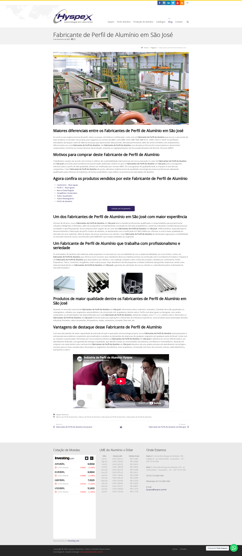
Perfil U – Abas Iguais (66, 187)
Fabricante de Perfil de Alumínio (114, 417)
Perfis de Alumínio (64, 201)
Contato (183, 549)
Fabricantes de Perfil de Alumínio (139, 417)
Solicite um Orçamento (121, 208)
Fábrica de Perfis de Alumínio (90, 417)
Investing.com (73, 541)
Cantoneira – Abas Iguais (67, 185)
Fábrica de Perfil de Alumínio (67, 417)
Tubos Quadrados (64, 196)
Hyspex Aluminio (62, 414)
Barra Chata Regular (65, 190)
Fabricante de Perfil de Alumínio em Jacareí (74, 427)
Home (175, 549)
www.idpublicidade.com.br (92, 552)
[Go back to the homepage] (73, 16)
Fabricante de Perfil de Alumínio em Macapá (167, 427)
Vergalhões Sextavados (67, 193)
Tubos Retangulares (65, 198)
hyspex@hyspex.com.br (156, 489)
